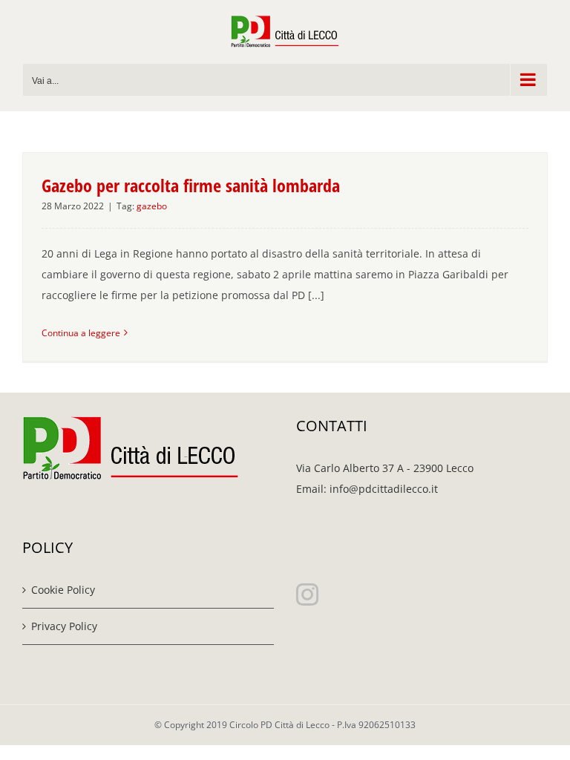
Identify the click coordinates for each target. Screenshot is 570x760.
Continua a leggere (81, 333)
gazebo (152, 206)
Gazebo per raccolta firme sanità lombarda (191, 185)
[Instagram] (307, 594)
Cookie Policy (63, 590)
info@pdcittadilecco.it (384, 489)
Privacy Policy (64, 626)
